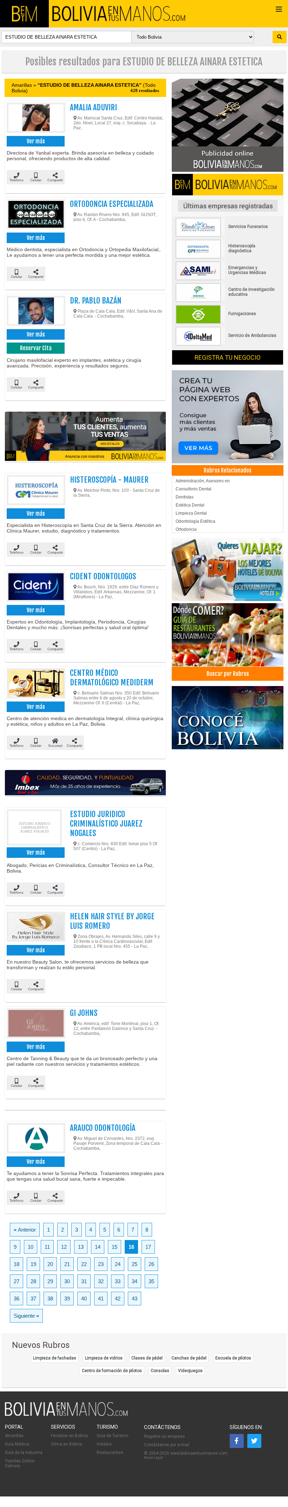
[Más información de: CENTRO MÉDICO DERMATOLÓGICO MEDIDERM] (34, 684)
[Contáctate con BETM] (227, 123)
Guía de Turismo (112, 1435)
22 (84, 1264)
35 (151, 1281)
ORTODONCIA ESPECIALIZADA (111, 204)
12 (64, 1247)
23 (101, 1264)
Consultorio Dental (193, 489)
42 (117, 1299)
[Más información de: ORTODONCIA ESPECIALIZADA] (34, 215)
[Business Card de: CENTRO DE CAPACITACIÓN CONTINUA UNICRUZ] (226, 300)
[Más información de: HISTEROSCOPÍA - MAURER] (34, 491)
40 (84, 1299)
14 (97, 1247)
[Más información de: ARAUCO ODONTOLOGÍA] (34, 1139)
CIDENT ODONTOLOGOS (103, 576)
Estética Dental (190, 505)
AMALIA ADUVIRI (93, 107)
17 (148, 1247)
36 (16, 1299)
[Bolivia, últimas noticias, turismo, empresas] (66, 1414)
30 (67, 1281)
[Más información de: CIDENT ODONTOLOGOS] (34, 587)
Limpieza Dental (191, 513)
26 (151, 1264)
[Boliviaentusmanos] (24, 13)
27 (16, 1281)
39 (67, 1299)
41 (101, 1299)
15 (114, 1247)
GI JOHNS (84, 1013)
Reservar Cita (36, 348)
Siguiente (26, 1316)
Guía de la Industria (23, 1452)
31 (84, 1281)
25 (134, 1264)
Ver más (36, 141)
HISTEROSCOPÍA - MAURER (109, 479)
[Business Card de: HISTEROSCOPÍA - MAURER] (226, 257)
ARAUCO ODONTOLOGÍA (102, 1128)
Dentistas (185, 497)
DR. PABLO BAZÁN (96, 300)
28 (33, 1281)
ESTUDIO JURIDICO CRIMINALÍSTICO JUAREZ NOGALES (106, 823)
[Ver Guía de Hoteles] (227, 568)
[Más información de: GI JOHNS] (34, 1024)
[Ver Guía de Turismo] (227, 716)
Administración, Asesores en (203, 480)
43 (134, 1299)
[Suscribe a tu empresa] (85, 437)
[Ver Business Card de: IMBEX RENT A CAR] (85, 783)
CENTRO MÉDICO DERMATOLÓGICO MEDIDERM (111, 677)
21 (67, 1264)
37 (33, 1299)
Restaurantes (110, 1452)
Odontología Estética (195, 521)
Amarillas (14, 1435)
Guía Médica (17, 1444)
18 (16, 1264)
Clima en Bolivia (66, 1444)
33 (117, 1281)
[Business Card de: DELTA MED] (226, 344)
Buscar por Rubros (228, 673)
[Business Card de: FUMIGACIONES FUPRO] (226, 322)
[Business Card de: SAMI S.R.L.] (226, 278)
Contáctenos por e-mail (166, 1444)
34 (134, 1281)
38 (50, 1299)
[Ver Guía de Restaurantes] (227, 633)
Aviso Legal (153, 1458)
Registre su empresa (164, 1436)
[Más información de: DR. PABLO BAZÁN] (34, 311)
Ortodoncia (186, 529)
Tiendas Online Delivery (19, 1463)
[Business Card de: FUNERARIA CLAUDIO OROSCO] (226, 235)
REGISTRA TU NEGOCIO (228, 357)
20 (50, 1264)
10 (30, 1247)
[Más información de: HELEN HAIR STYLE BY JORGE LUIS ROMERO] (34, 927)
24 (117, 1264)
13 (81, 1247)
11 (47, 1247)
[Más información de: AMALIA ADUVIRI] (34, 118)
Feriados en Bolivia (69, 1435)
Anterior (25, 1230)
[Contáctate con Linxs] (227, 414)
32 (101, 1281)
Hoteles (104, 1444)
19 (33, 1264)
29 (50, 1281)
